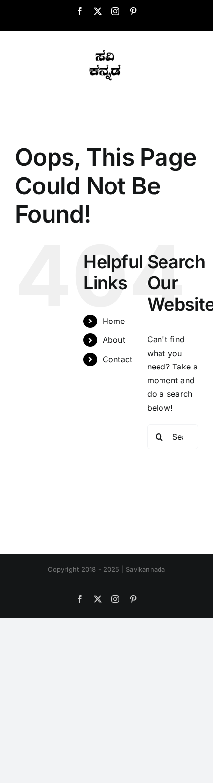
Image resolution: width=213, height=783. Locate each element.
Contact (118, 359)
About (114, 340)
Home (114, 321)
